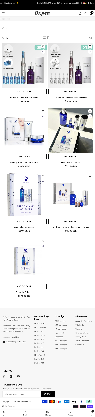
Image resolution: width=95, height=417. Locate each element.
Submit (48, 394)
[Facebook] (4, 376)
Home (2, 18)
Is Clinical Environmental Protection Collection (71, 227)
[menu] (3, 13)
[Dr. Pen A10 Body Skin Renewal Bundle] (70, 65)
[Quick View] (43, 51)
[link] (25, 413)
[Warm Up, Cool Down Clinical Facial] (24, 130)
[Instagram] (11, 376)
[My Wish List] (85, 13)
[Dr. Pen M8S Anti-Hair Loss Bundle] (24, 65)
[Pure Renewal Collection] (70, 130)
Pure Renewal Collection (71, 162)
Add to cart (24, 91)
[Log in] (80, 13)
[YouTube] (18, 376)
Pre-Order (24, 156)
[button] (44, 37)
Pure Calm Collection (24, 292)
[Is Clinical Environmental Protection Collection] (70, 195)
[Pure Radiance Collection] (24, 195)
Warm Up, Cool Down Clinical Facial (24, 162)
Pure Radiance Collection (24, 227)
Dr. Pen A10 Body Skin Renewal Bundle (71, 97)
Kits (8, 18)
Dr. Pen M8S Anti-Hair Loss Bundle (24, 97)
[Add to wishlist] (43, 46)
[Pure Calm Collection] (24, 260)
